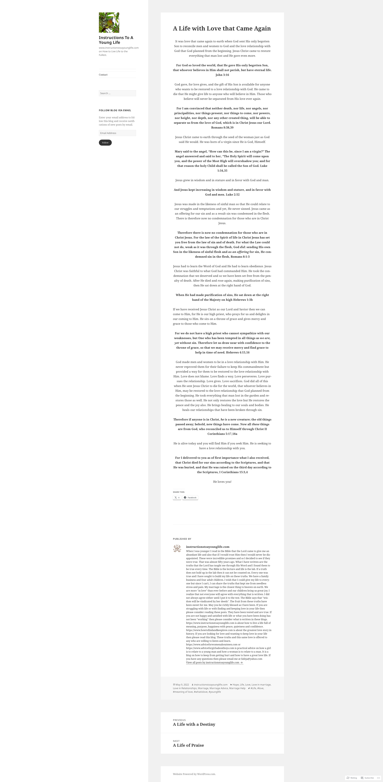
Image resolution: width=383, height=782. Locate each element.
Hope (236, 684)
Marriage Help (237, 688)
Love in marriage (261, 684)
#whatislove (201, 691)
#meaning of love (183, 691)
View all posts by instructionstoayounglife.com (213, 662)
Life (242, 684)
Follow (105, 142)
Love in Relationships (185, 688)
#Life (253, 688)
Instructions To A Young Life (116, 40)
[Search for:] (117, 93)
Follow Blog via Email (115, 110)
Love (247, 684)
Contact (103, 74)
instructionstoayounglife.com (211, 684)
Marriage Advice (219, 688)
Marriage (203, 688)
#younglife (215, 691)
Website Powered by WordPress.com (194, 774)
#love (260, 688)
